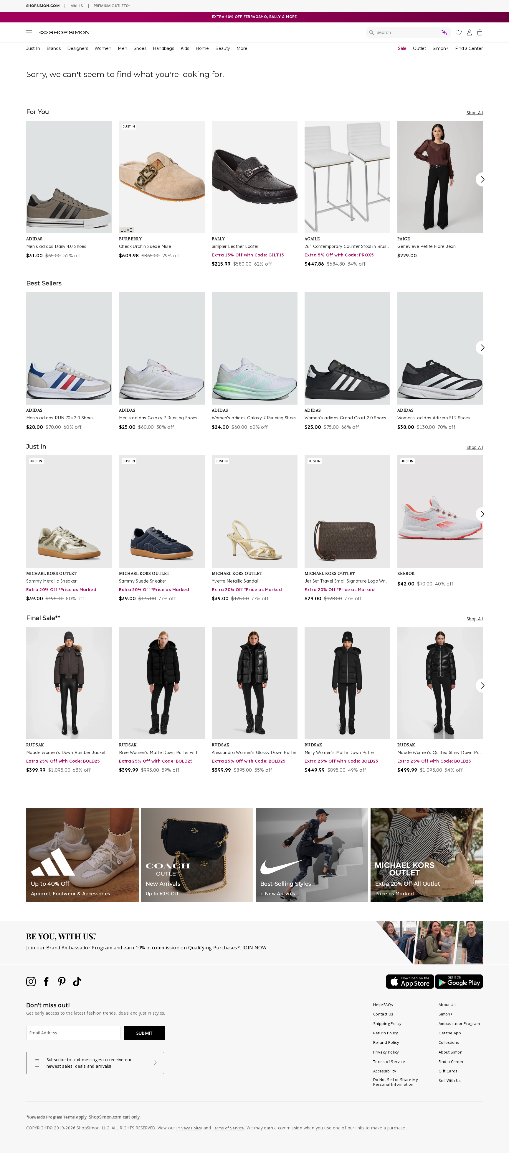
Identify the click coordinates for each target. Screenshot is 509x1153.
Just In (33, 48)
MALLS (76, 5)
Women (103, 48)
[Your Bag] (480, 33)
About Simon (450, 1052)
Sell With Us (450, 1080)
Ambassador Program (459, 1023)
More (242, 48)
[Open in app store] (410, 987)
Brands (54, 48)
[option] (69, 190)
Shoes (140, 48)
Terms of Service (389, 1061)
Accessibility (384, 1071)
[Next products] (483, 179)
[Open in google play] (459, 987)
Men (122, 48)
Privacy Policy (386, 1052)
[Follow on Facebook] (47, 984)
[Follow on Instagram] (31, 984)
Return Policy (385, 1033)
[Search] (408, 32)
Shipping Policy (387, 1023)
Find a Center (469, 48)
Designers (77, 48)
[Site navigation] (29, 33)
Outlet (419, 48)
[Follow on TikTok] (77, 984)
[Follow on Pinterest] (62, 984)
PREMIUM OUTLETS (112, 5)
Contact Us (383, 1014)
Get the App (450, 1033)
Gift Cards (448, 1071)
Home (202, 48)
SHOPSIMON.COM (43, 6)
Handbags (163, 48)
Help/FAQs (383, 1004)
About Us (447, 1004)
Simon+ (441, 48)
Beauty (222, 48)
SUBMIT (144, 1033)
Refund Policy (386, 1042)
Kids (185, 48)
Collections (449, 1042)
